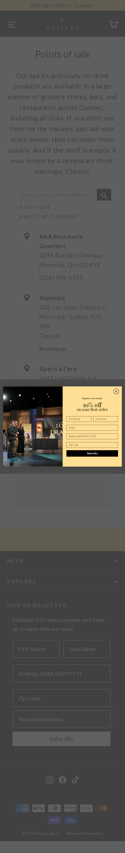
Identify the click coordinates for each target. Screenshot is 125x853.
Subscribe (92, 453)
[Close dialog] (116, 391)
